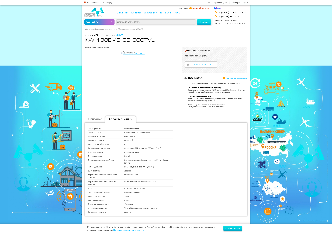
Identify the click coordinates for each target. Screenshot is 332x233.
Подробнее (236, 78)
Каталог (178, 13)
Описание (95, 119)
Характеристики (120, 119)
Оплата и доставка (153, 13)
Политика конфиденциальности (128, 230)
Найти (204, 22)
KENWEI (139, 29)
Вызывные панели (127, 29)
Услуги (168, 13)
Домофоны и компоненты (106, 29)
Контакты (136, 13)
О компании (122, 13)
